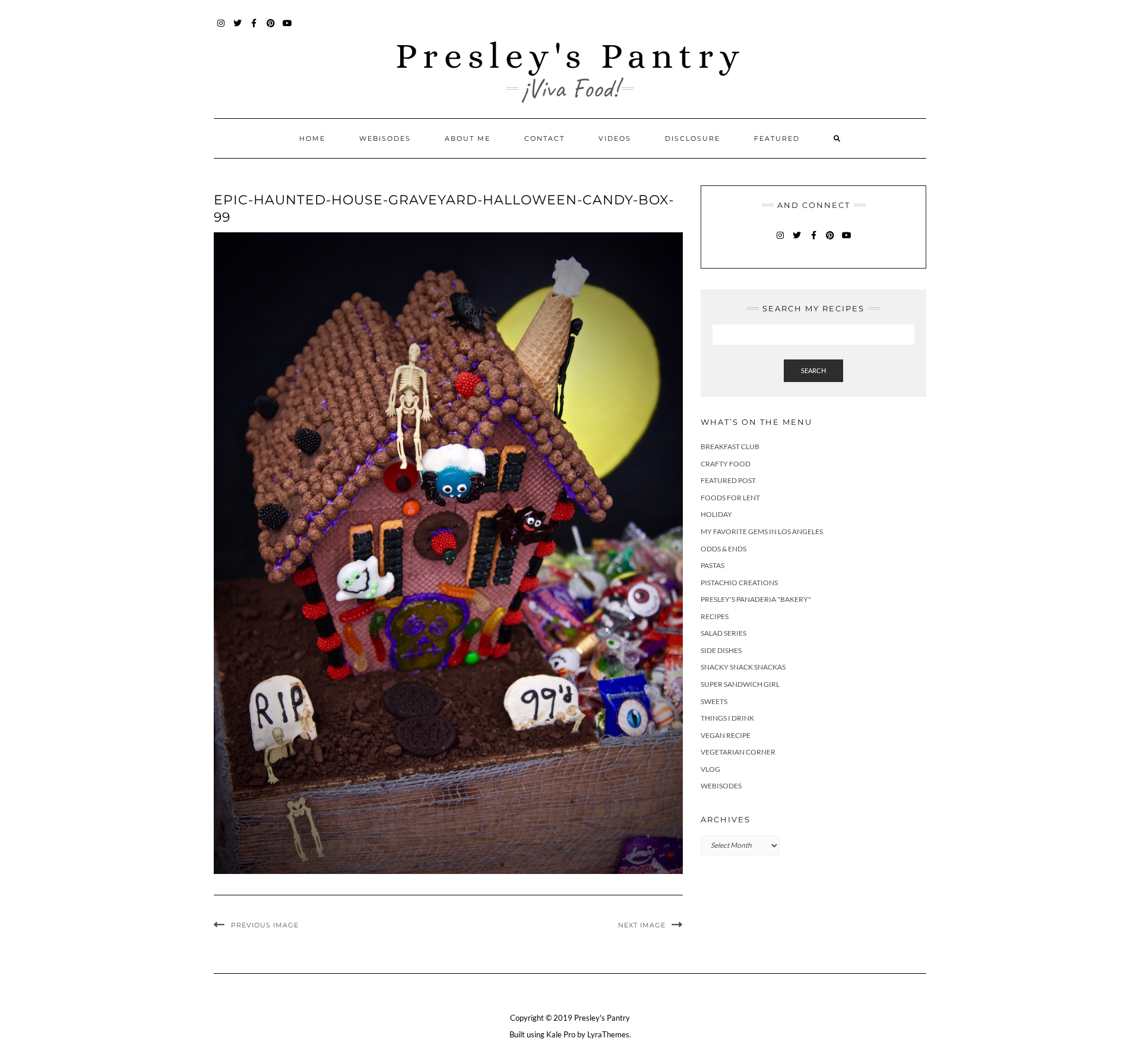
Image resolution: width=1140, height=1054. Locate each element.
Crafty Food (725, 463)
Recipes (715, 616)
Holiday (716, 514)
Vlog (710, 769)
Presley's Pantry (570, 55)
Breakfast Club (730, 446)
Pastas (712, 565)
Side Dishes (721, 650)
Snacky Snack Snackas (743, 666)
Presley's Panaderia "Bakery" (756, 599)
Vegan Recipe (725, 735)
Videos (614, 138)
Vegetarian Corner (738, 751)
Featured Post (728, 480)
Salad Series (723, 633)
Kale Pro (560, 1034)
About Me (467, 138)
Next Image (642, 925)
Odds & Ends (723, 548)
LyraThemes (608, 1034)
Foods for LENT (730, 497)
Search (813, 370)
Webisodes (385, 138)
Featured (777, 138)
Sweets (714, 701)
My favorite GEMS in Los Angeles (762, 531)
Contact (544, 138)
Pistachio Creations (739, 582)
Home (312, 138)
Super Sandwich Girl (740, 684)
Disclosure (692, 138)
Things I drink (727, 718)
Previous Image (265, 925)
